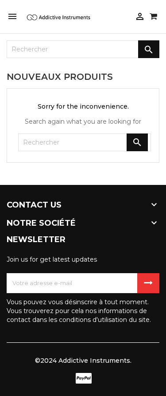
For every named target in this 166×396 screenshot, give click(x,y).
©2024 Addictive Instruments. (83, 361)
